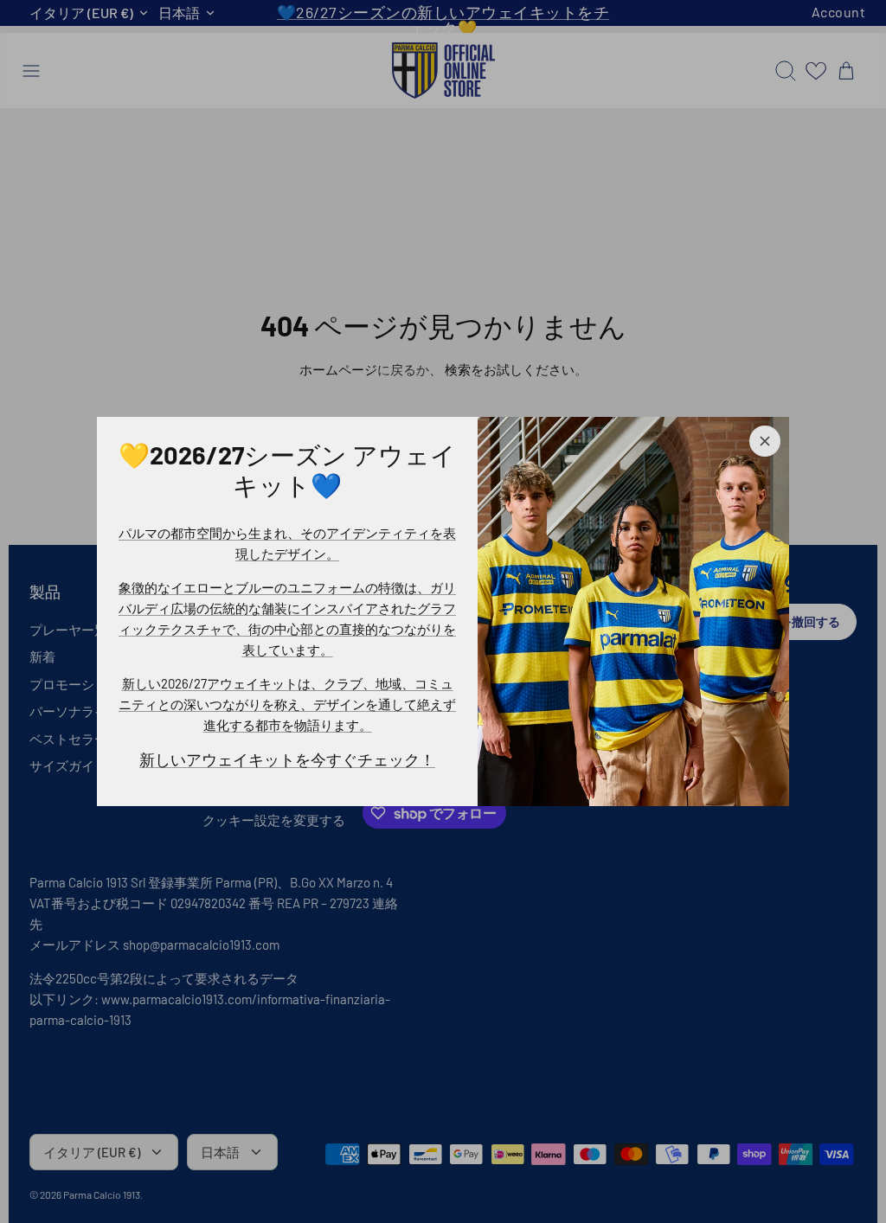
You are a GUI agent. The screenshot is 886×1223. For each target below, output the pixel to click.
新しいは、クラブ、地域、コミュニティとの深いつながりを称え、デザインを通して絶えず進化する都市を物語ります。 (287, 704)
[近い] (764, 441)
